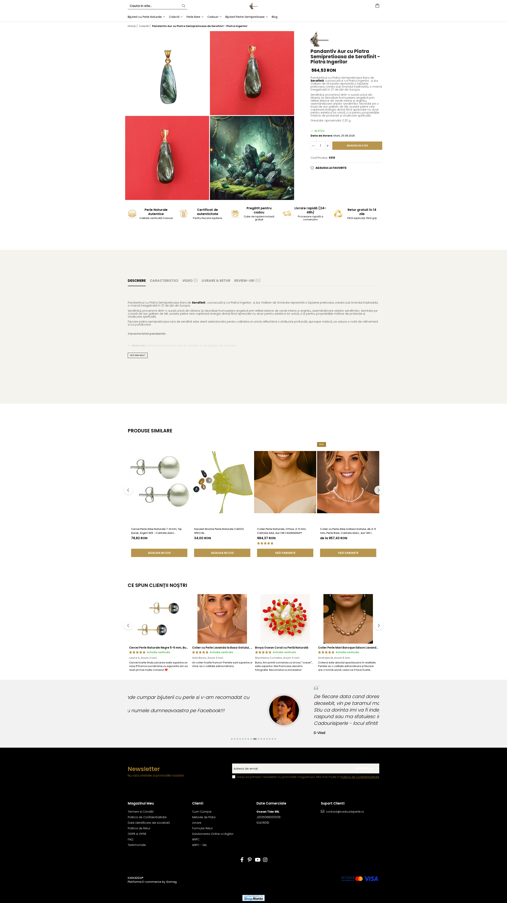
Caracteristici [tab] (164, 280)
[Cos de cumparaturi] (377, 6)
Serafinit (317, 81)
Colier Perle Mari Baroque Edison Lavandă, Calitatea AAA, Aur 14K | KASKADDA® (374, 648)
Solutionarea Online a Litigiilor (212, 834)
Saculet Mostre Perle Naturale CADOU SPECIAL (219, 531)
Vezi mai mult (137, 355)
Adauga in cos (357, 145)
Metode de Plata (203, 817)
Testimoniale (137, 845)
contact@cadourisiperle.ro (344, 812)
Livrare (196, 823)
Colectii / (145, 26)
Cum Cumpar (202, 812)
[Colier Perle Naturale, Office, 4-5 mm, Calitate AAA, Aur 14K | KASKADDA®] (285, 482)
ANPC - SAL (199, 845)
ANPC (195, 839)
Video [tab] (190, 280)
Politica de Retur (139, 828)
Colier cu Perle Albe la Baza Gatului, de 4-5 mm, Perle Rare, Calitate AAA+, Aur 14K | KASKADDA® (348, 531)
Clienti (197, 803)
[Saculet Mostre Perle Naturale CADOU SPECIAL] (222, 482)
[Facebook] (241, 860)
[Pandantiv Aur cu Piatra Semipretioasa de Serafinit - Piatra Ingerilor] (167, 73)
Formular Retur (202, 828)
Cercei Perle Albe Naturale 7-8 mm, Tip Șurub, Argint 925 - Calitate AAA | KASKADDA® (156, 531)
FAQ (130, 839)
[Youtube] (257, 860)
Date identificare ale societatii (149, 823)
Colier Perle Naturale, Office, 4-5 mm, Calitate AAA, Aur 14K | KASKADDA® (281, 531)
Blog (274, 17)
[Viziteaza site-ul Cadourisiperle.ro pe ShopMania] (253, 898)
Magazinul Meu (141, 803)
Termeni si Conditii (140, 812)
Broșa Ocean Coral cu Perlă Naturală (281, 648)
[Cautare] (183, 6)
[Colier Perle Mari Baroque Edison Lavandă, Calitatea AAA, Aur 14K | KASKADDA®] (348, 619)
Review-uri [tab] (247, 280)
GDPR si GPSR (137, 834)
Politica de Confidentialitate (359, 777)
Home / (133, 26)
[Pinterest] (249, 860)
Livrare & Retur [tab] (216, 280)
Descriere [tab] (137, 280)
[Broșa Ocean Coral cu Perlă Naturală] (285, 619)
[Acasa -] (253, 6)
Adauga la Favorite (331, 168)
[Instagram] (265, 860)
